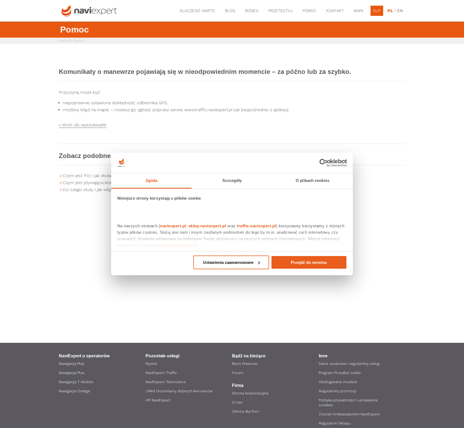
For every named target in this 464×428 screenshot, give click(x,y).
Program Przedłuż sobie (340, 373)
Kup (376, 10)
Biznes (252, 10)
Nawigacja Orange (74, 391)
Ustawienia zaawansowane (228, 262)
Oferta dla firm (245, 411)
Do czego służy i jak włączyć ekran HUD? (103, 189)
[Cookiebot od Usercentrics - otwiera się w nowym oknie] (323, 163)
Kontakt (335, 10)
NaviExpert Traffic (161, 373)
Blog (230, 10)
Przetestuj (281, 10)
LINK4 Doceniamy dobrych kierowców (179, 391)
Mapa (358, 10)
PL (390, 11)
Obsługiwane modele (338, 382)
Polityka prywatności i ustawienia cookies (348, 402)
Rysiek (151, 363)
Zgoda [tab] (152, 180)
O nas (237, 402)
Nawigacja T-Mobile (76, 382)
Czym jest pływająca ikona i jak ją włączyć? (105, 182)
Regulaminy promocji (337, 391)
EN (400, 11)
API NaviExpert (158, 400)
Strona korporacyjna (250, 393)
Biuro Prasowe (245, 363)
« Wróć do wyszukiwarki (82, 125)
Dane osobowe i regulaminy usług (349, 363)
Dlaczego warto (197, 10)
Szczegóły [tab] (232, 180)
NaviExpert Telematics (166, 382)
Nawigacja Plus (72, 373)
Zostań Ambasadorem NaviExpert (349, 414)
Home (64, 41)
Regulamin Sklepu (335, 423)
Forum (237, 373)
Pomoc (309, 10)
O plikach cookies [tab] (312, 180)
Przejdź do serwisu (309, 262)
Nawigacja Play (71, 363)
